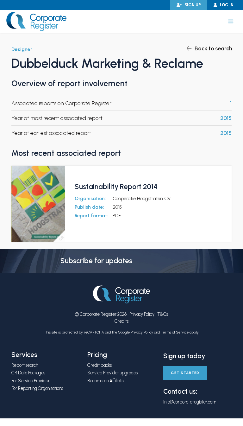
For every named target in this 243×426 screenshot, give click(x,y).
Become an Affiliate (105, 381)
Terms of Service (175, 332)
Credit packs (99, 365)
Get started (185, 373)
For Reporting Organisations (37, 388)
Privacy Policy (141, 314)
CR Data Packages (28, 373)
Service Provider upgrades (112, 373)
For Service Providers (31, 381)
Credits (121, 321)
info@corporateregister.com (189, 402)
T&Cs (162, 314)
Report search (24, 365)
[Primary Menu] (231, 21)
